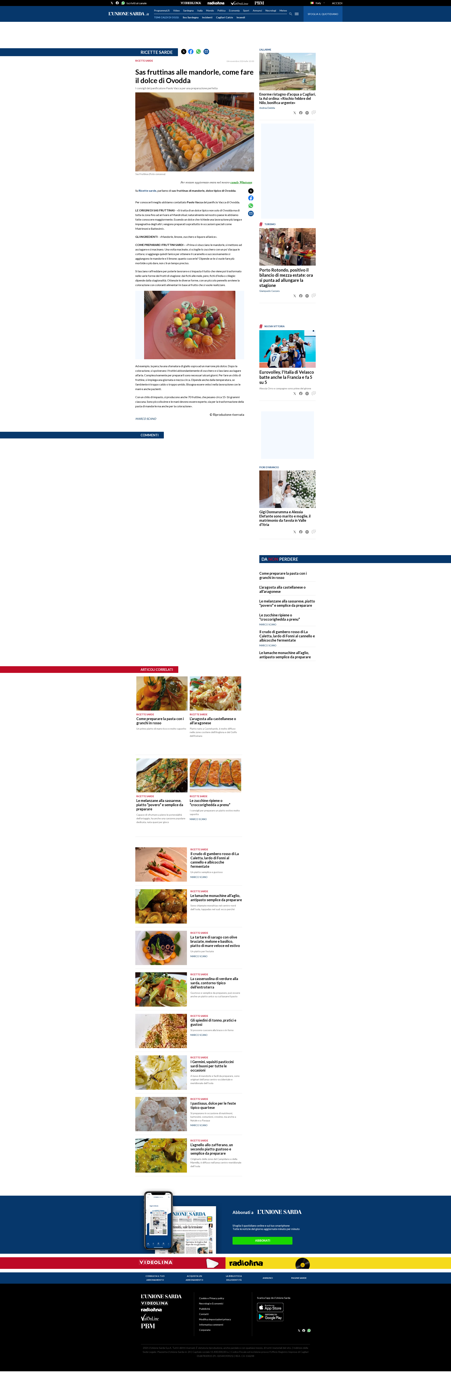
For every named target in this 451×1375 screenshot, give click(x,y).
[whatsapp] (122, 3)
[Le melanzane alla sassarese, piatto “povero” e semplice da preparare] (162, 775)
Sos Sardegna (191, 17)
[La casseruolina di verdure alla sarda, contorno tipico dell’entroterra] (161, 989)
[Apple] (283, 1307)
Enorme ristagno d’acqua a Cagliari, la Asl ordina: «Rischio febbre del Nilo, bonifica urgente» (287, 98)
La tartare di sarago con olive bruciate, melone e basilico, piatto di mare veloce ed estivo (215, 941)
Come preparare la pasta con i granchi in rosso (283, 575)
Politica (221, 10)
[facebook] (117, 3)
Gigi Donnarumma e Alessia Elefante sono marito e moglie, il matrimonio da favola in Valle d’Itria (285, 518)
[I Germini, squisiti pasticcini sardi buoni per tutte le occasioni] (161, 1072)
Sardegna (188, 10)
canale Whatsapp (241, 182)
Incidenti (207, 17)
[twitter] (111, 3)
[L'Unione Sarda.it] (129, 14)
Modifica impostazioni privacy (215, 1319)
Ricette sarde (157, 52)
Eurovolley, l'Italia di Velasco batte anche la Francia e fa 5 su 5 (286, 377)
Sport (246, 10)
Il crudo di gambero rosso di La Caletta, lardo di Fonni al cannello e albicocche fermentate (287, 636)
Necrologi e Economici (211, 1303)
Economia (234, 10)
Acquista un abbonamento (194, 1278)
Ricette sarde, (148, 190)
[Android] (283, 1316)
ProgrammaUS (162, 10)
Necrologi (270, 10)
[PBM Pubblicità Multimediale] (259, 3)
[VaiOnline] (239, 3)
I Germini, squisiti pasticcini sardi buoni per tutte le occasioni (212, 1066)
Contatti (204, 1314)
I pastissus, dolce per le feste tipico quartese (213, 1105)
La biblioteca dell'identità (234, 1278)
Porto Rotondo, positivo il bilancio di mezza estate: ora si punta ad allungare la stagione (286, 277)
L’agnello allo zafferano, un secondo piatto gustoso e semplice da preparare (211, 1149)
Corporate (205, 1329)
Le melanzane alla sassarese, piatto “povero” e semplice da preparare (287, 603)
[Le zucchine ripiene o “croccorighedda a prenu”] (215, 775)
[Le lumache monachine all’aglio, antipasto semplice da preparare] (161, 906)
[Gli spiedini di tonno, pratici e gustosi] (161, 1031)
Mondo (210, 10)
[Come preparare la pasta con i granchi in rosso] (162, 693)
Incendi (241, 17)
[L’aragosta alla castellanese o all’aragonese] (215, 693)
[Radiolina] (216, 3)
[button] (183, 51)
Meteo (283, 10)
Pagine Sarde (299, 1278)
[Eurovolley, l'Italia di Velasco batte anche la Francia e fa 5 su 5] (287, 349)
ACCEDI (337, 3)
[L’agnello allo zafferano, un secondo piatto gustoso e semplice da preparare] (161, 1155)
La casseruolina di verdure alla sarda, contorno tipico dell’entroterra (214, 983)
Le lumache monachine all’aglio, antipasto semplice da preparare (285, 655)
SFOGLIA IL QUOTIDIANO (323, 13)
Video (176, 10)
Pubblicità (204, 1308)
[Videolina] (191, 3)
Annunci (257, 10)
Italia (200, 10)
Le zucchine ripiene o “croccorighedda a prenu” (279, 617)
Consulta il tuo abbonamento (155, 1278)
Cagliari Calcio (224, 17)
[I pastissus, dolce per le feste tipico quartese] (161, 1114)
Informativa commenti (211, 1324)
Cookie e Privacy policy (211, 1298)
